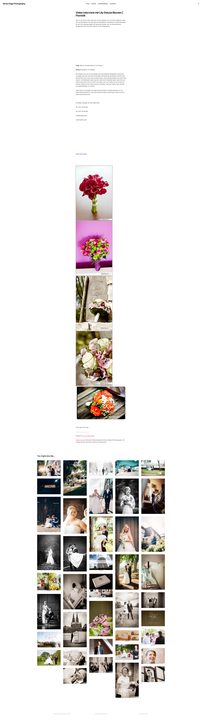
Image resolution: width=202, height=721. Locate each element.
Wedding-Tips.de (80, 440)
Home (87, 3)
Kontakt (94, 3)
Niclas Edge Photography (14, 4)
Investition (113, 3)
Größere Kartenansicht (81, 154)
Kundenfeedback (103, 3)
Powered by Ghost (143, 713)
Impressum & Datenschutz (101, 713)
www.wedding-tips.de (89, 435)
